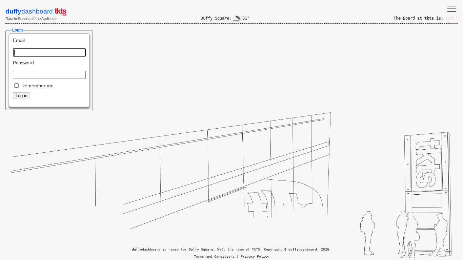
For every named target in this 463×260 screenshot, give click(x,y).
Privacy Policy (255, 256)
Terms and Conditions (214, 256)
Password (23, 62)
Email (19, 40)
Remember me (37, 85)
